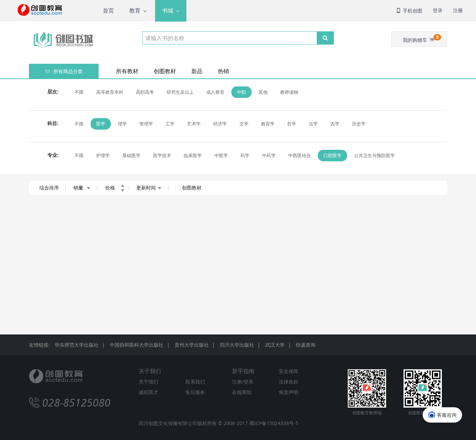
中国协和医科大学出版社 (136, 344)
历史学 (359, 124)
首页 (108, 10)
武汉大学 (275, 344)
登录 (438, 10)
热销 (223, 71)
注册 (458, 10)
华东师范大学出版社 (77, 344)
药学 (244, 155)
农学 (334, 124)
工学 (170, 124)
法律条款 (288, 381)
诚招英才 (148, 392)
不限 (79, 92)
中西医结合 (299, 155)
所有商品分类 (67, 71)
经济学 (220, 124)
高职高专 (145, 92)
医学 (100, 124)
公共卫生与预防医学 (374, 155)
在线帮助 (242, 392)
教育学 (268, 124)
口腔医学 (332, 155)
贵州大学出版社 (192, 344)
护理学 (103, 155)
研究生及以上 (180, 92)
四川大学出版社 (237, 344)
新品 (196, 71)
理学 (122, 124)
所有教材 (127, 71)
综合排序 (49, 187)
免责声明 (288, 392)
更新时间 (146, 187)
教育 (134, 10)
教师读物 (289, 92)
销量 (79, 187)
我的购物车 (421, 38)
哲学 (291, 124)
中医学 (221, 155)
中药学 (269, 155)
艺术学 (194, 124)
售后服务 (195, 392)
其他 (263, 92)
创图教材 (165, 71)
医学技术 (162, 155)
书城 (167, 10)
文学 (243, 124)
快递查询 (305, 344)
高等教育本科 (109, 92)
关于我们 (148, 381)
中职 (241, 92)
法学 (313, 124)
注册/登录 (242, 381)
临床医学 (193, 155)
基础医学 (131, 155)
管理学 (146, 124)
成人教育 (215, 92)
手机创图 (411, 10)
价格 (110, 187)
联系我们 (195, 381)
